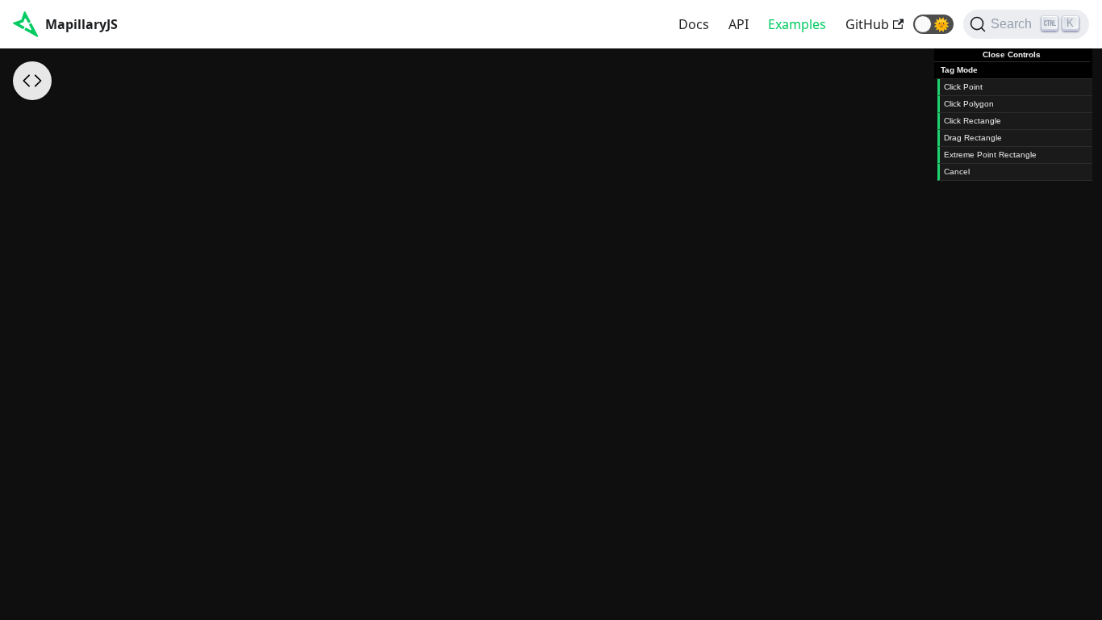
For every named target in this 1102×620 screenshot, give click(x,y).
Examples (797, 24)
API (738, 24)
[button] (933, 24)
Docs (693, 24)
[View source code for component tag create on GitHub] (32, 80)
